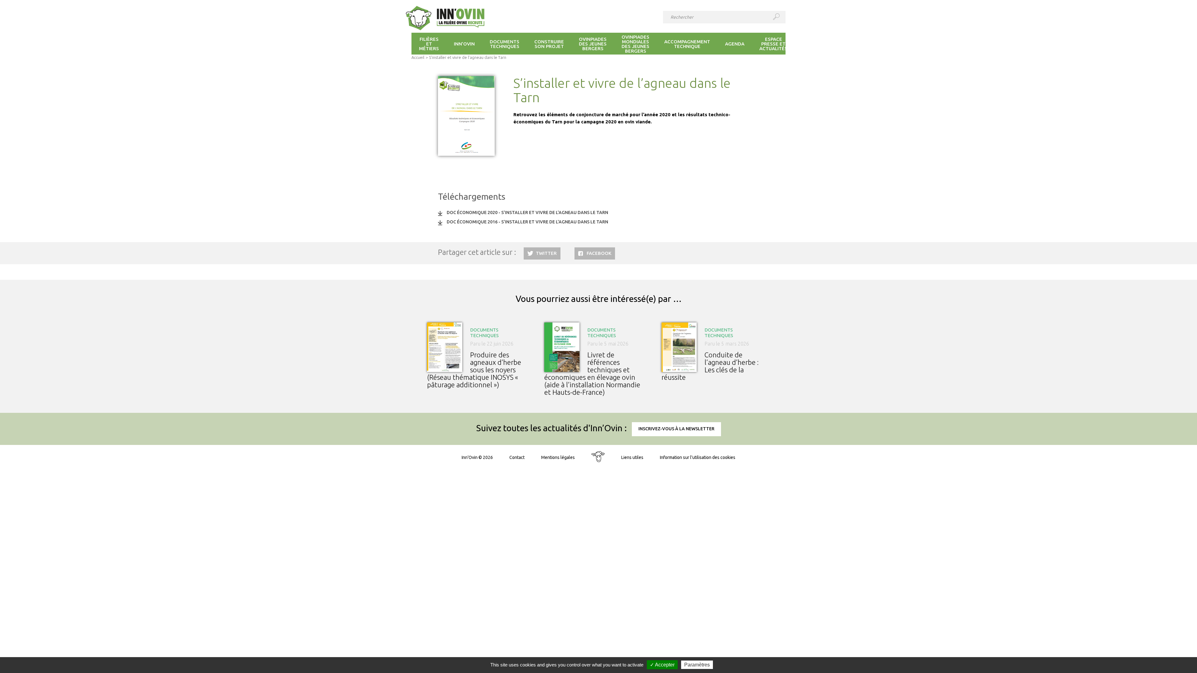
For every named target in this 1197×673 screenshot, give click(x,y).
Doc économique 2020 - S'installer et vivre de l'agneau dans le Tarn (527, 212)
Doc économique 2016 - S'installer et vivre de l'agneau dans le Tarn (527, 221)
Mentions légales (558, 457)
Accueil (417, 57)
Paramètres (697, 664)
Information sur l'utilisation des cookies (697, 457)
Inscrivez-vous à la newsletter (676, 428)
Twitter (546, 253)
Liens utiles (632, 457)
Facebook (599, 253)
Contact (517, 457)
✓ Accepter (662, 664)
